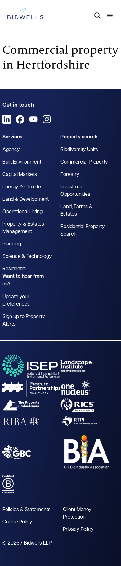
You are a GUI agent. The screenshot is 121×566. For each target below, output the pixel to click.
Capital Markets (19, 174)
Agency (11, 149)
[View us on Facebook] (20, 119)
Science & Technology (27, 256)
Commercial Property (84, 162)
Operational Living (22, 211)
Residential (14, 269)
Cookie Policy (17, 522)
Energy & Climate (21, 187)
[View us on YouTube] (33, 119)
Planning (11, 244)
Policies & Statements (26, 509)
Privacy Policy (78, 529)
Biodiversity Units (79, 149)
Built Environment (21, 162)
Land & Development (25, 199)
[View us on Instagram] (47, 119)
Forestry (69, 174)
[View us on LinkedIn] (6, 119)
